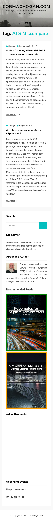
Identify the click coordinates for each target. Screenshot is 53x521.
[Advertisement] (26, 446)
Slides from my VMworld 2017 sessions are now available (25, 52)
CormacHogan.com (26, 6)
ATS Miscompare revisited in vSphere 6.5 (24, 131)
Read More (11, 114)
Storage (11, 46)
